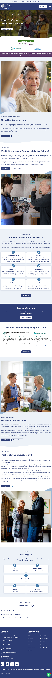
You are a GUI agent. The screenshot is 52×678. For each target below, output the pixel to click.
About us (30, 641)
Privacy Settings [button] (43, 644)
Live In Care (3, 15)
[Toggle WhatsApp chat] (49, 675)
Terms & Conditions (44, 647)
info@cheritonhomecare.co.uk (28, 1)
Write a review (38, 345)
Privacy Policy (43, 641)
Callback (38, 1)
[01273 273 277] (12, 1)
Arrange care (43, 6)
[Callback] (35, 1)
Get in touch (19, 29)
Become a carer (31, 647)
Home (29, 635)
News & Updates (44, 638)
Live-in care (30, 638)
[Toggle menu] (50, 6)
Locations (30, 644)
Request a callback (6, 29)
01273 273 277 (16, 1)
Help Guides (43, 635)
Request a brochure (26, 317)
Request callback (17, 136)
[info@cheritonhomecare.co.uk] (20, 1)
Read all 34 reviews (45, 345)
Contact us (30, 650)
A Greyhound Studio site (5, 673)
